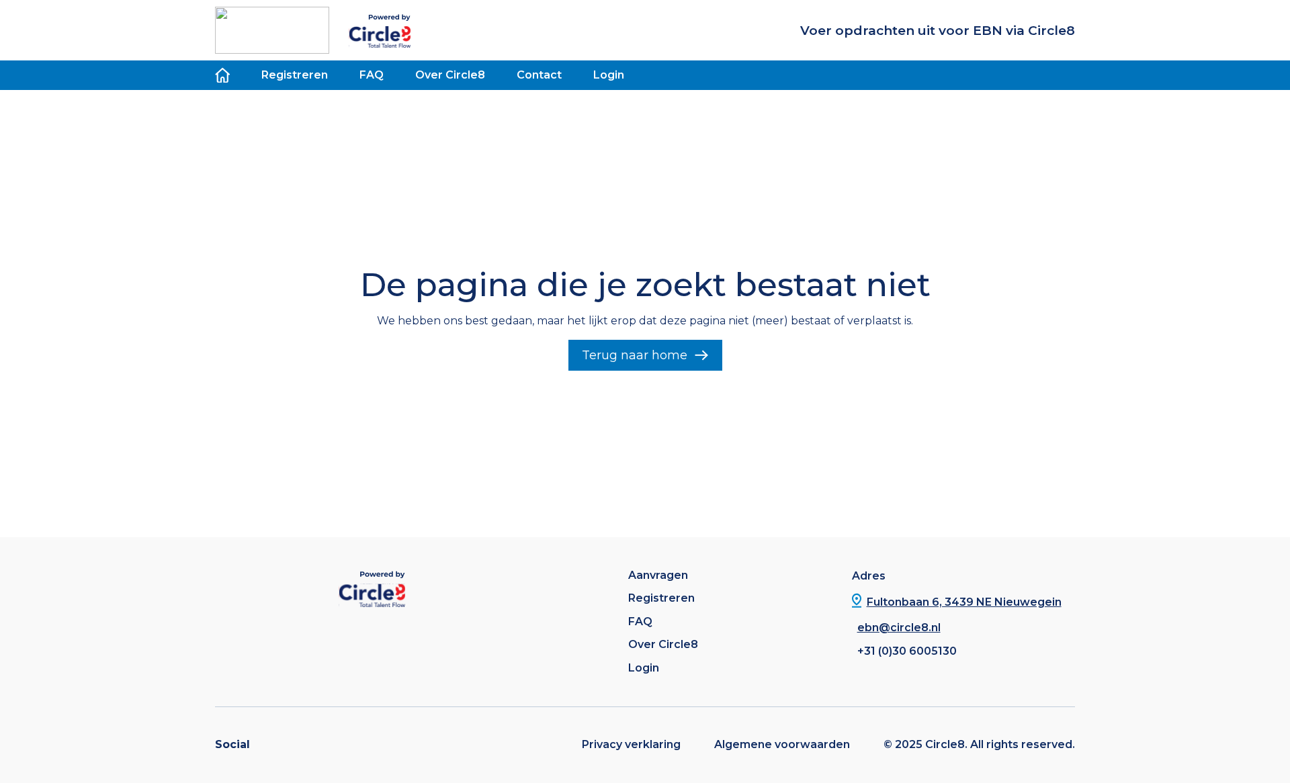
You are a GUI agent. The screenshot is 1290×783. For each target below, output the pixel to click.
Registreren (294, 74)
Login (608, 74)
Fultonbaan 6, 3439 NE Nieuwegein (964, 602)
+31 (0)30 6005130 (907, 651)
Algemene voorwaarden (782, 744)
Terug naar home (634, 355)
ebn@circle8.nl (899, 627)
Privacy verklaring (631, 744)
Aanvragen (658, 575)
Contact (539, 74)
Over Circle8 (450, 74)
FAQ (371, 74)
